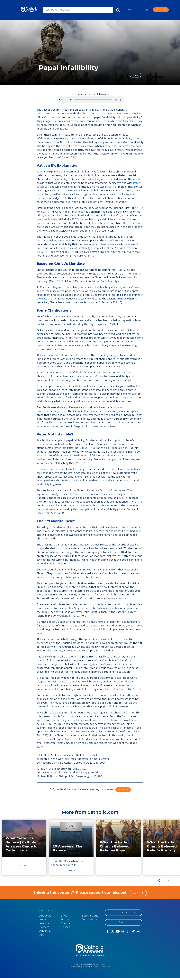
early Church (49, 298)
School (65, 919)
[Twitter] (112, 931)
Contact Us (88, 967)
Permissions (90, 919)
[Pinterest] (128, 931)
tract (43, 61)
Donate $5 (123, 789)
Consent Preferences (102, 967)
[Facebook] (107, 931)
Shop (144, 9)
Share (135, 75)
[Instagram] (123, 931)
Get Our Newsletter (123, 912)
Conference (68, 923)
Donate (161, 9)
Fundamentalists (118, 113)
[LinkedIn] (138, 931)
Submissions (90, 915)
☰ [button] (13, 9)
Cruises (65, 927)
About (132, 9)
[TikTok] (133, 931)
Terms (72, 967)
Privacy (79, 967)
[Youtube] (117, 931)
